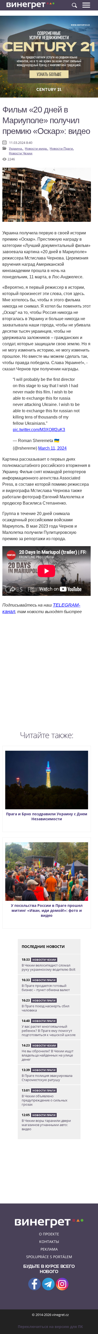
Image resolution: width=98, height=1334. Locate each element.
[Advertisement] (49, 674)
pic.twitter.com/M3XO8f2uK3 (39, 429)
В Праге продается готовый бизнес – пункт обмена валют (46, 987)
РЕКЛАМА (49, 1249)
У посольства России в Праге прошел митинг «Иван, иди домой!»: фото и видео (47, 910)
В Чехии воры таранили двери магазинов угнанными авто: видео (46, 1124)
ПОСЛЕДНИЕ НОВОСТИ (43, 946)
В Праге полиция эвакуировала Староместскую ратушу (47, 1077)
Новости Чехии (20, 153)
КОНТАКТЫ (49, 1241)
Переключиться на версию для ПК (50, 1326)
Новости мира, (36, 148)
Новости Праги (43, 980)
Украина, (16, 148)
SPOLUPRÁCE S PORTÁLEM (49, 1256)
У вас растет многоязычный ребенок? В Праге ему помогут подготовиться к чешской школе (49, 1030)
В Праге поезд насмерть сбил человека (45, 1008)
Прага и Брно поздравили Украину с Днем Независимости (46, 816)
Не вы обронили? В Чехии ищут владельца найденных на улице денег (47, 1055)
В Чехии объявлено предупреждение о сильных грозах (44, 1100)
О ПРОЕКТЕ (49, 1233)
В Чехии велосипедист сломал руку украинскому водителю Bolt (49, 967)
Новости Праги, (62, 148)
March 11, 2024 (52, 448)
